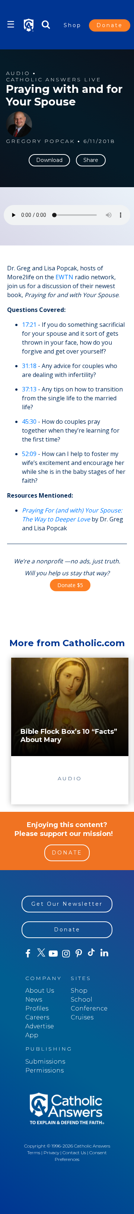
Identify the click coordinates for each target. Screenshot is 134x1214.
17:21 (29, 324)
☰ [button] (11, 24)
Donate (109, 25)
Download (49, 160)
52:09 (29, 454)
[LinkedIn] (104, 953)
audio (18, 73)
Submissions (45, 1061)
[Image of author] (19, 124)
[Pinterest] (79, 953)
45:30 (29, 421)
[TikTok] (91, 953)
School (81, 999)
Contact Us (74, 1152)
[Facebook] (28, 953)
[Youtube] (53, 953)
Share (90, 160)
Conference (89, 1008)
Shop (73, 25)
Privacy (51, 1152)
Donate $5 (70, 585)
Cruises (82, 1017)
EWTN (64, 277)
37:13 (29, 389)
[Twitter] (40, 953)
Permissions (44, 1070)
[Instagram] (66, 953)
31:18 (29, 366)
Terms (33, 1152)
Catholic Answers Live (53, 80)
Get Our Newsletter (67, 904)
